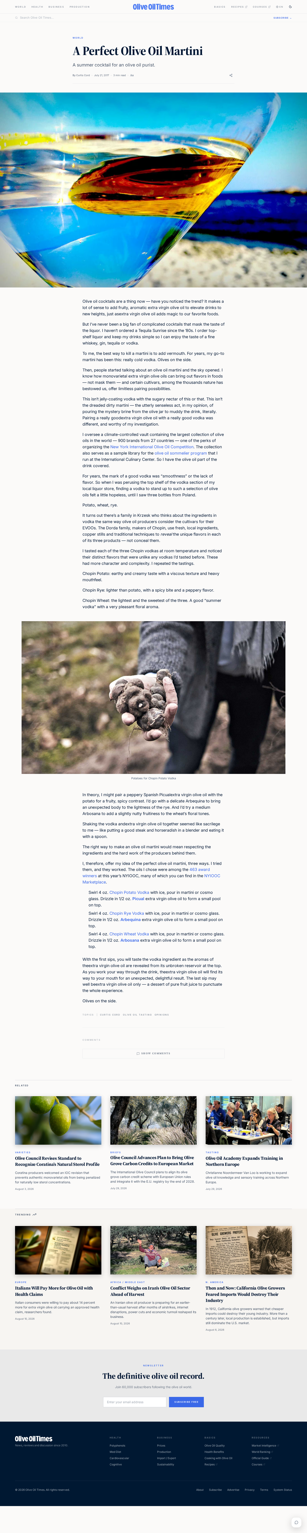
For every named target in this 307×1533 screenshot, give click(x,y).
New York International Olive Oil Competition (152, 446)
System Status (283, 1489)
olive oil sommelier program (181, 453)
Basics (220, 6)
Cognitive (116, 1464)
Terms (264, 1489)
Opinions (162, 1014)
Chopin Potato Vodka (129, 892)
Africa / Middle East (127, 1282)
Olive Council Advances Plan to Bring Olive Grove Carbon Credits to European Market (152, 1160)
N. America (215, 1282)
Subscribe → (283, 17)
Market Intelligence (264, 1445)
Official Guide (260, 1458)
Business (56, 6)
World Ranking (261, 1451)
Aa (132, 75)
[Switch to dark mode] (290, 6)
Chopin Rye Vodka (126, 913)
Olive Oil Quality (215, 1445)
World (20, 6)
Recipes (237, 6)
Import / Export (166, 1458)
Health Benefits (214, 1451)
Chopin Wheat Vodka (129, 934)
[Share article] (230, 75)
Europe (21, 1282)
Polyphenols (117, 1445)
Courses (260, 6)
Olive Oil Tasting (137, 1014)
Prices (161, 1445)
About (200, 1489)
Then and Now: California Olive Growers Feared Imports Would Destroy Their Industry (245, 1294)
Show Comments (155, 1053)
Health (37, 6)
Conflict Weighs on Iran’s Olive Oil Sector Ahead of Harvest (150, 1291)
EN (281, 6)
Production (80, 6)
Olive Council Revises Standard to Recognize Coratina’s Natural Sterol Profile (57, 1161)
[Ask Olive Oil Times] (296, 1522)
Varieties (23, 1152)
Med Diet (115, 1451)
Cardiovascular (119, 1458)
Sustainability (165, 1464)
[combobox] (144, 17)
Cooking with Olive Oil (218, 1458)
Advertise (233, 1489)
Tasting (212, 1152)
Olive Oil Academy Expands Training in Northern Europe (244, 1161)
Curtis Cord (83, 75)
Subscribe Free (186, 1401)
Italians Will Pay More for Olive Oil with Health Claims (54, 1291)
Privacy (250, 1489)
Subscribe (215, 1489)
